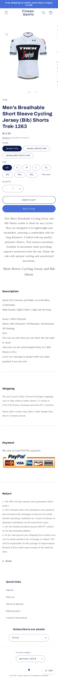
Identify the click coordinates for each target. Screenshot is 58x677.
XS (7, 168)
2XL (8, 174)
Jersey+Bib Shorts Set (18, 155)
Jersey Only (12, 148)
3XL (20, 174)
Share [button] (8, 561)
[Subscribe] (45, 637)
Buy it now (29, 209)
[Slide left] (22, 92)
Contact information (16, 618)
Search (10, 590)
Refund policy (13, 611)
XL (46, 168)
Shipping (6, 138)
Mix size (48, 175)
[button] (6, 12)
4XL (32, 174)
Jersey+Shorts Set (36, 148)
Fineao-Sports (23, 675)
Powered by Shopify (39, 675)
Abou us (10, 597)
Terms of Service (14, 604)
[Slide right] (35, 92)
